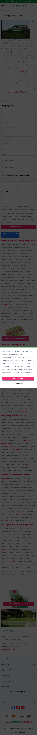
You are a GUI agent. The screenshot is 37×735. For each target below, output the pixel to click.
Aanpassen (18, 384)
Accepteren (18, 379)
